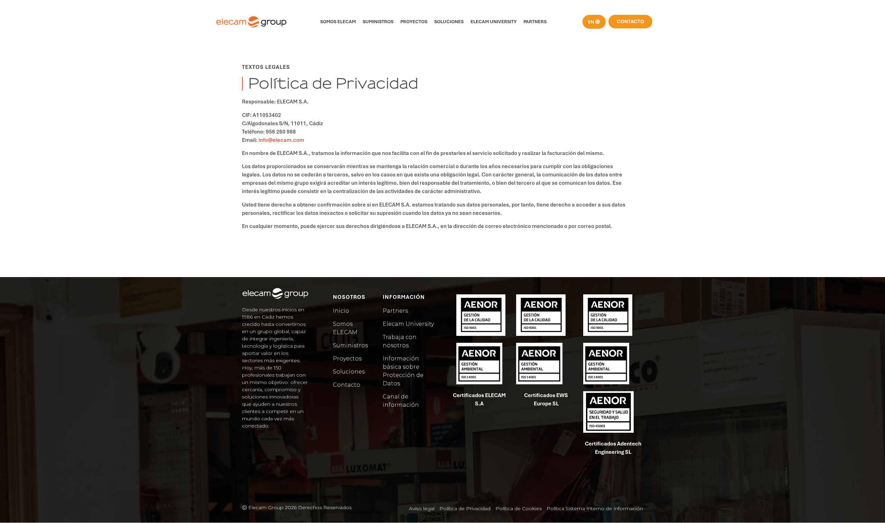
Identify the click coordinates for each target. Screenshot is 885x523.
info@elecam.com (281, 140)
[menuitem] (594, 22)
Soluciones (449, 22)
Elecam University (493, 22)
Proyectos (413, 22)
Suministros (378, 22)
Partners (535, 22)
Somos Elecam (338, 22)
